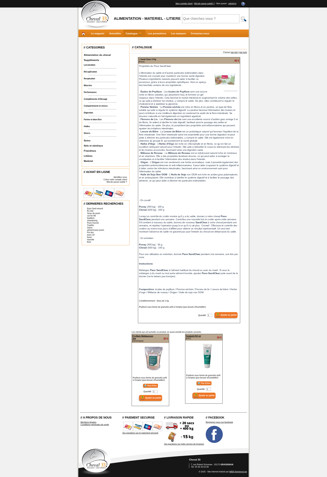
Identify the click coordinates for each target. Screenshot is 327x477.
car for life (91, 216)
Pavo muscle (93, 223)
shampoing (92, 220)
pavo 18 (91, 235)
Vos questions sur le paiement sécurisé (140, 433)
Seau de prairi (93, 213)
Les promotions (157, 33)
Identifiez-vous (120, 177)
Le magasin (97, 33)
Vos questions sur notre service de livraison (184, 444)
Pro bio (90, 232)
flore (89, 242)
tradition (91, 218)
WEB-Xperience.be (238, 472)
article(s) (232, 3)
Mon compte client (184, 3)
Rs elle (90, 211)
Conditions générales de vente (95, 424)
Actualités (115, 33)
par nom (243, 52)
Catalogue (132, 33)
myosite (90, 239)
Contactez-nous (200, 33)
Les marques (178, 33)
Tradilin (90, 225)
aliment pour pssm (95, 230)
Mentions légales (88, 422)
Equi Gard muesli (95, 208)
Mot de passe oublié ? (204, 3)
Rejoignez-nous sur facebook (219, 422)
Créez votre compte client (115, 179)
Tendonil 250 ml (193, 336)
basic (89, 237)
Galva (89, 227)
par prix (234, 52)
